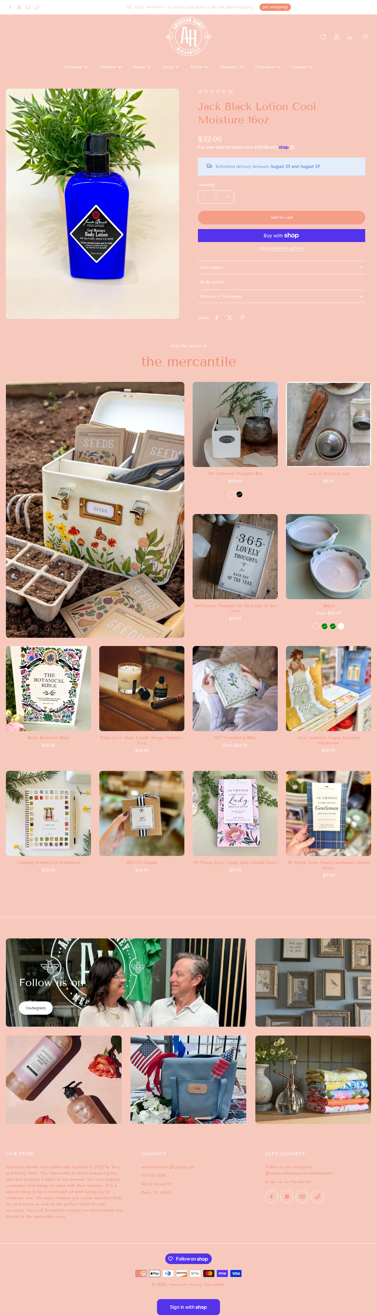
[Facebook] (10, 7)
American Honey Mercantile (196, 1284)
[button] (281, 217)
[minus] (204, 197)
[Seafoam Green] (333, 626)
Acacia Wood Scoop (328, 473)
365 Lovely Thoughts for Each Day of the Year (235, 608)
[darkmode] (365, 36)
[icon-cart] (349, 36)
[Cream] (231, 494)
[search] (323, 36)
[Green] (324, 626)
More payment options (281, 248)
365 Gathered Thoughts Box (235, 473)
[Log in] (336, 36)
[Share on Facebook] (216, 317)
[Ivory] (341, 626)
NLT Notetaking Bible (235, 737)
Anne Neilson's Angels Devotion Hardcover (329, 740)
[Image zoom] (92, 204)
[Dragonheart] (316, 626)
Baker (328, 605)
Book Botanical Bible (48, 737)
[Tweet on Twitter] (229, 317)
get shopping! (275, 7)
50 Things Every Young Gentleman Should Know (328, 865)
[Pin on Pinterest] (242, 317)
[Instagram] (19, 7)
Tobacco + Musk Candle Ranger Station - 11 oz (141, 740)
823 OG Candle (142, 862)
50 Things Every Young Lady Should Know (235, 862)
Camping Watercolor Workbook (48, 862)
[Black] (239, 494)
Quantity (206, 184)
